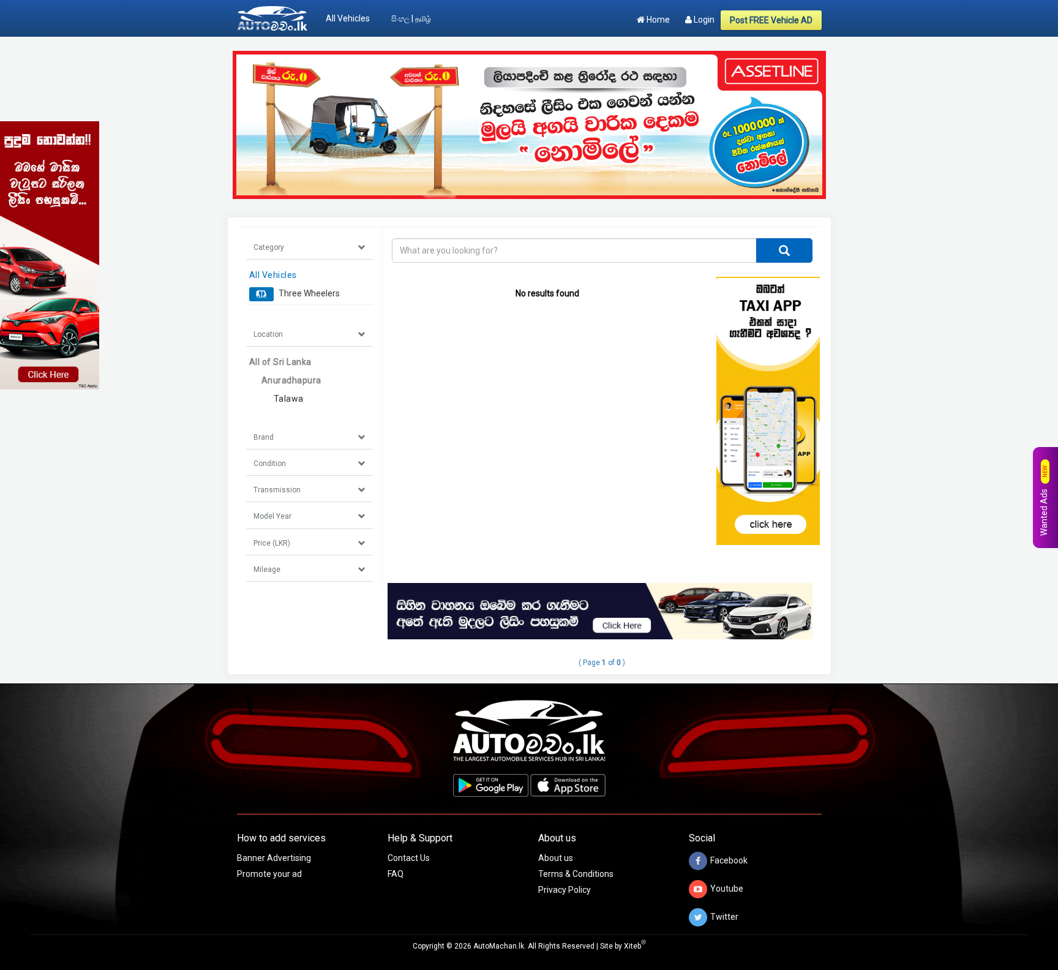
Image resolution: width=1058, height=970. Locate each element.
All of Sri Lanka (280, 362)
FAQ (395, 874)
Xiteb (635, 946)
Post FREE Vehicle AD (771, 20)
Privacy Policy (564, 890)
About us (555, 858)
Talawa (289, 399)
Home (657, 19)
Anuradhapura (291, 380)
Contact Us (409, 858)
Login (703, 19)
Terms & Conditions (575, 874)
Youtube (726, 888)
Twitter (724, 917)
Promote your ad (269, 874)
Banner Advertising (274, 858)
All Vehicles (348, 18)
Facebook (729, 860)
